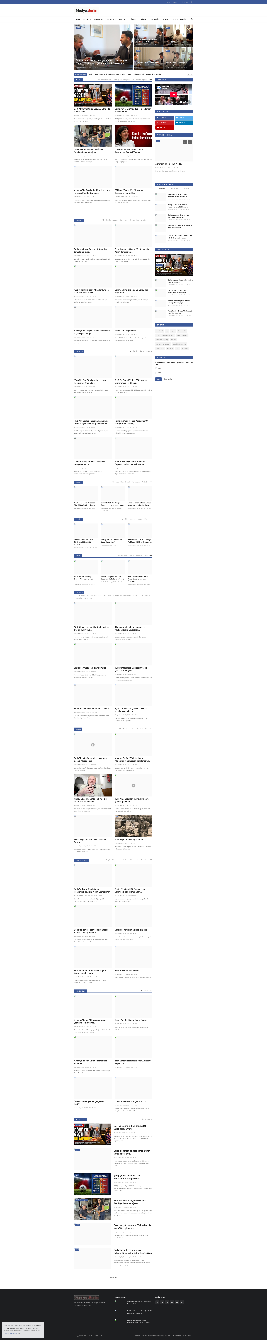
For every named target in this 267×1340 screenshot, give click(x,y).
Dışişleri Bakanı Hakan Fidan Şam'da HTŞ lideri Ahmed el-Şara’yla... (139, 1312)
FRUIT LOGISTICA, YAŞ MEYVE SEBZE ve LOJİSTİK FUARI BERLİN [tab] (129, 596)
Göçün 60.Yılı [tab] (144, 729)
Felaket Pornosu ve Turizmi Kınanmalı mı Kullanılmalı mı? (178, 195)
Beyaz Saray (160, 348)
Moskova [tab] (149, 351)
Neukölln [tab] (144, 860)
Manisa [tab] (139, 519)
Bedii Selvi (118, 843)
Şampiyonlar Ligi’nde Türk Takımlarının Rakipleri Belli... (133, 110)
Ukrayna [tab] (132, 556)
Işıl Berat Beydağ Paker (120, 1257)
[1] (192, 2)
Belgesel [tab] (135, 729)
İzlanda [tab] (127, 482)
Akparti (173, 331)
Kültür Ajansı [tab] (117, 80)
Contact (137, 1336)
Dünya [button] (143, 19)
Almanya (79, 220)
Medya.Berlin (80, 67)
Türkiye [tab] (135, 351)
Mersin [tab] (132, 519)
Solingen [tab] (132, 220)
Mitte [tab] (137, 860)
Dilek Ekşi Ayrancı (182, 335)
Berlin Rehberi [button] (179, 19)
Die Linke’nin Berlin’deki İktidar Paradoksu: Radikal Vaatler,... (129, 151)
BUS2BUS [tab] (82, 596)
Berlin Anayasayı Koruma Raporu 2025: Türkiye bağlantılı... (179, 216)
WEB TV (78, 729)
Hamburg (170, 348)
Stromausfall (182, 331)
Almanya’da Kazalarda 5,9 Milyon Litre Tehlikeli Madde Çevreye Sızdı (113, 74)
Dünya (78, 556)
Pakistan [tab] (139, 556)
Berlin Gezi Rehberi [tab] (127, 860)
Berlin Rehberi (81, 860)
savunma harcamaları (163, 344)
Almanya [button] (98, 19)
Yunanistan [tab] (136, 482)
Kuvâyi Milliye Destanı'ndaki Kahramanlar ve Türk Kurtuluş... (178, 206)
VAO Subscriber (176, 1336)
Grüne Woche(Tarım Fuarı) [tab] (96, 596)
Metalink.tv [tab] (126, 729)
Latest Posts (81, 1119)
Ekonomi (79, 593)
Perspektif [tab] (126, 80)
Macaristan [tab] (120, 482)
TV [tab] (151, 729)
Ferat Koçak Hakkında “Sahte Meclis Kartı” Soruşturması (132, 1227)
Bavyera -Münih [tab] (141, 220)
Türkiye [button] (133, 19)
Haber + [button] (86, 19)
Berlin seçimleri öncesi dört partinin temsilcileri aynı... (132, 1152)
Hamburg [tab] (123, 220)
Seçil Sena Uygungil (162, 340)
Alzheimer (185, 348)
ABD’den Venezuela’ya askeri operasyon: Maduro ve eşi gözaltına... (139, 1321)
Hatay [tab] (145, 519)
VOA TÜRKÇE (171, 199)
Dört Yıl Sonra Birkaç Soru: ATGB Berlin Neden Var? (92, 110)
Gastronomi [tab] (148, 991)
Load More (113, 1277)
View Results (168, 379)
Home (78, 19)
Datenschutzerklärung (11, 1333)
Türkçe (185, 2)
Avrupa (78, 482)
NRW (158, 335)
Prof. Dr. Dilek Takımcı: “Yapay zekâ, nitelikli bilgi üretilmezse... (180, 237)
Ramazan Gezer (119, 156)
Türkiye (78, 519)
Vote (158, 379)
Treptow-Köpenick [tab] (112, 860)
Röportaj (79, 351)
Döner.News (80, 991)
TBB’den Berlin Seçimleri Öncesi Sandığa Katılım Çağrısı (89, 151)
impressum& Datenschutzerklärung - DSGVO (156, 1336)
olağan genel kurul (168, 335)
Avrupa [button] (122, 19)
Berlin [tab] (142, 351)
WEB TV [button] (165, 19)
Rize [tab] (126, 519)
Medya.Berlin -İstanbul (142, 65)
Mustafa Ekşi (169, 67)
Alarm (177, 348)
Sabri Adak (159, 331)
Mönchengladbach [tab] (111, 220)
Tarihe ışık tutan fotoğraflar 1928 (130, 839)
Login (168, 2)
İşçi (167, 331)
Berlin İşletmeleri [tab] (82, 598)
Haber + (79, 80)
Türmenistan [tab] (122, 556)
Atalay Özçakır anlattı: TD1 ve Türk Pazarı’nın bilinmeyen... (90, 800)
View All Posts (146, 1119)
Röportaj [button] (110, 19)
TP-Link (173, 340)
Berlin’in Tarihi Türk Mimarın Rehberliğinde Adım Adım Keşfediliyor (133, 1251)
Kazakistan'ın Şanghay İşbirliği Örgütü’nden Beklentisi (169, 165)
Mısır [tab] (145, 556)
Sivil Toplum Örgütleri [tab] (139, 80)
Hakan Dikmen (159, 170)
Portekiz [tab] (144, 482)
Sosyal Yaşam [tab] (106, 80)
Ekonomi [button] (154, 19)
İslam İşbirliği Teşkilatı (179, 344)
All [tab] (99, 80)
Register (175, 2)
